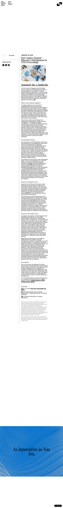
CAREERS (10, 4)
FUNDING (3, 5)
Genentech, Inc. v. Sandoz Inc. (34, 84)
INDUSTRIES (3, 3)
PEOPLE (9, 1)
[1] (34, 99)
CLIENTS (2, 4)
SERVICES (3, 2)
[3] (22, 296)
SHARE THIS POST (6, 62)
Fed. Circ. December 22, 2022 (33, 289)
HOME (2, 1)
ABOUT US (10, 3)
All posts (11, 55)
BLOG (9, 2)
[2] (22, 292)
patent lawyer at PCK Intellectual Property (33, 281)
